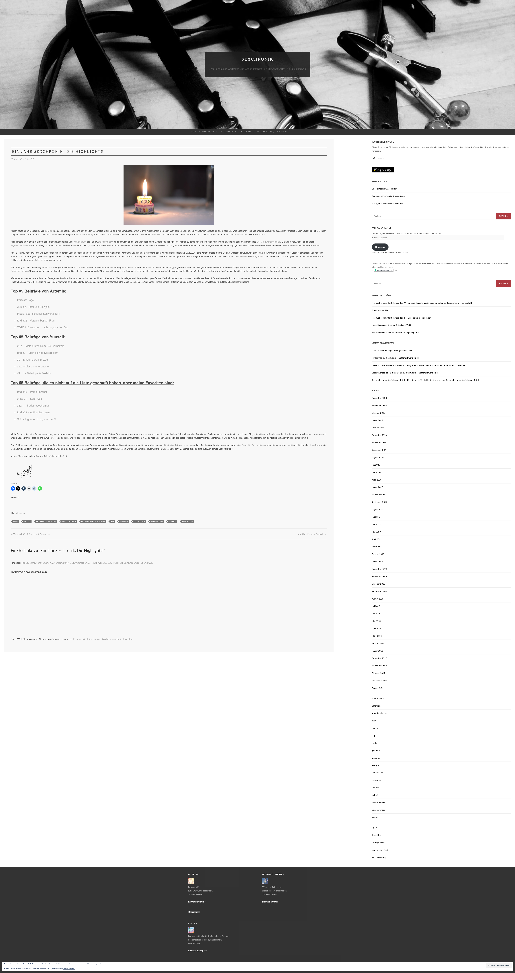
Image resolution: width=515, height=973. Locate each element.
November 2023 (379, 405)
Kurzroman (16, 270)
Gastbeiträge (258, 445)
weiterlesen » (378, 158)
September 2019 (379, 502)
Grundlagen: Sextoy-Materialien (397, 350)
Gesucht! (246, 132)
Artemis (54, 234)
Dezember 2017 (379, 658)
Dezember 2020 (379, 435)
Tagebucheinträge (19, 245)
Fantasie (239, 234)
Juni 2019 (376, 524)
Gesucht (246, 445)
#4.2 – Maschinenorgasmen (33, 366)
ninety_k (375, 765)
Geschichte (157, 234)
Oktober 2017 (378, 673)
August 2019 (377, 509)
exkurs (375, 728)
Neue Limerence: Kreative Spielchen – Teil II (391, 325)
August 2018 (377, 598)
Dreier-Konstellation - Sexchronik (387, 365)
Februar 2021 (378, 427)
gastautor (376, 750)
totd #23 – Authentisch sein (33, 412)
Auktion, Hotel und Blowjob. (33, 307)
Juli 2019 (376, 517)
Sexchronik (257, 59)
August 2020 (377, 457)
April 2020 (376, 479)
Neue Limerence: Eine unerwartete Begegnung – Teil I (396, 332)
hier (317, 245)
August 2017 (377, 688)
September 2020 (379, 450)
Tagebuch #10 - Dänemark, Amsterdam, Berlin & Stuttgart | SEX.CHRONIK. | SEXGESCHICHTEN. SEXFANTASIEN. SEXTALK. (87, 562)
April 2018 (376, 628)
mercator (376, 758)
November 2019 (379, 494)
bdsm (15, 521)
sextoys (375, 787)
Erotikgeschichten (46, 521)
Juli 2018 (376, 606)
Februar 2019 (378, 554)
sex (112, 521)
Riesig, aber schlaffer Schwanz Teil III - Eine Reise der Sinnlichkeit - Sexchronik (407, 380)
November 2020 (379, 442)
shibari (375, 795)
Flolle (187, 234)
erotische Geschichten (93, 521)
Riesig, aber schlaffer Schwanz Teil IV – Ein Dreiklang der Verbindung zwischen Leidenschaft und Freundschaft (422, 303)
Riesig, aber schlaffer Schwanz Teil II (402, 357)
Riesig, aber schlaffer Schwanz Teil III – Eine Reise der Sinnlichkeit (401, 317)
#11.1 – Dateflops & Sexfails (34, 373)
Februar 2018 (378, 643)
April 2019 (376, 539)
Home (193, 132)
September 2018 (379, 591)
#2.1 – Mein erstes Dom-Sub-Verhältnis (40, 346)
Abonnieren (380, 247)
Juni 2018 (376, 613)
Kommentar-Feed (380, 850)
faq (373, 735)
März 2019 (377, 546)
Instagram (256, 256)
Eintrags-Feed (378, 842)
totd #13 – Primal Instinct (32, 392)
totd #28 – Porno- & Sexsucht (312, 534)
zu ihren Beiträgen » (197, 901)
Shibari (48, 267)
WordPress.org (379, 857)
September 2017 (379, 680)
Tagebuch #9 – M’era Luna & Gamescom (30, 534)
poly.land (49, 230)
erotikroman (69, 521)
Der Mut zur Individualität (268, 241)
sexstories (376, 780)
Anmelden (376, 835)
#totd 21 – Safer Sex (29, 398)
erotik (27, 521)
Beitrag (89, 234)
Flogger (172, 267)
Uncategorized (378, 809)
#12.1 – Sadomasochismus (33, 405)
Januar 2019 (377, 561)
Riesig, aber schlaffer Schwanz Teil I (38, 313)
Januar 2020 (377, 487)
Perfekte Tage (25, 300)
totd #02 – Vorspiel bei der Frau (36, 320)
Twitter (242, 256)
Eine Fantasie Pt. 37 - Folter (384, 188)
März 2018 (377, 636)
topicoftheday (378, 802)
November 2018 (379, 576)
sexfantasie (157, 521)
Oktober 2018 (378, 583)
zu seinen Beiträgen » (197, 950)
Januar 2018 (377, 650)
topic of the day (105, 241)
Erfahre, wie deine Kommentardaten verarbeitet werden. (103, 639)
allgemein (20, 513)
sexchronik (139, 521)
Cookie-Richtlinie (69, 969)
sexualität (187, 521)
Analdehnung (80, 241)
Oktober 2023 (378, 412)
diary (374, 720)
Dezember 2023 (379, 398)
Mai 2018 (376, 621)
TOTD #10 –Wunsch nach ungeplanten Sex (43, 327)
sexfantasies (377, 772)
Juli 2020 (376, 464)
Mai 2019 (376, 531)
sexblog (124, 521)
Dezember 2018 (379, 569)
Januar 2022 (377, 420)
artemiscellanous (379, 713)
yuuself (29, 159)
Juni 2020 (376, 472)
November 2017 (379, 665)
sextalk (173, 521)
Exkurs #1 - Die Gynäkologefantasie (388, 196)
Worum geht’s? (210, 132)
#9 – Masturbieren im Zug (32, 359)
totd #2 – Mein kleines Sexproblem (37, 353)
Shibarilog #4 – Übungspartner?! (36, 419)
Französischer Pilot (380, 310)
